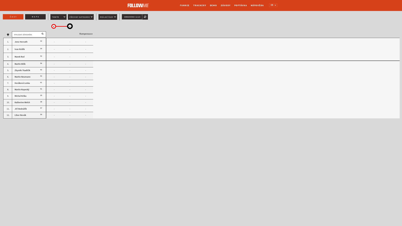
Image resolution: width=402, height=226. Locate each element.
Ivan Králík (20, 49)
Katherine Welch (22, 102)
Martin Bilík (20, 63)
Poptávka (240, 5)
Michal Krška (20, 95)
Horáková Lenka (22, 83)
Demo (213, 5)
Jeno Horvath (21, 41)
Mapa (36, 17)
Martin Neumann (22, 76)
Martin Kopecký (22, 89)
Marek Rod (19, 56)
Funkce (185, 5)
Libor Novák (20, 115)
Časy (13, 17)
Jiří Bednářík (21, 108)
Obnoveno (132, 17)
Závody (225, 5)
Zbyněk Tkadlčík (22, 70)
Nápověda (257, 5)
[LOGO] (139, 4)
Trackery (199, 5)
